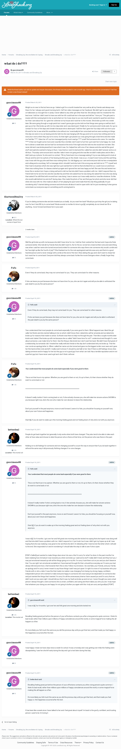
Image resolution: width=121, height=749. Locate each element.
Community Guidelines (34, 12)
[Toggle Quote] (29, 305)
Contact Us (100, 743)
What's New (18, 12)
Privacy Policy (88, 743)
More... (49, 12)
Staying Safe (41, 743)
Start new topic (111, 81)
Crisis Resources (66, 743)
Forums (6, 12)
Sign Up (114, 5)
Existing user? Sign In (97, 5)
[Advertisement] (60, 33)
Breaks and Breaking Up (33, 73)
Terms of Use (53, 743)
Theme (77, 743)
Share (95, 71)
